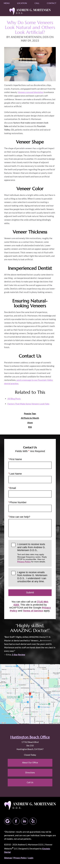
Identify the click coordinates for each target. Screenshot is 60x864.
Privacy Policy (24, 562)
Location (22, 3)
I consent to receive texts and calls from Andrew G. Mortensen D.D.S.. (32, 553)
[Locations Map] (30, 694)
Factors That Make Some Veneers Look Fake (28, 404)
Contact (51, 3)
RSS (30, 427)
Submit (30, 592)
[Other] (33, 821)
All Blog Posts (14, 398)
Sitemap (8, 857)
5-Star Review (18, 654)
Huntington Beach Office (30, 737)
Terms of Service (33, 610)
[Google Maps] (7, 821)
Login (30, 857)
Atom (30, 422)
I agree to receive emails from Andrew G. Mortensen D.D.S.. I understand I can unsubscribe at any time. (32, 577)
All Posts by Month (30, 418)
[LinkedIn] (24, 821)
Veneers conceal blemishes (30, 92)
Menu (7, 3)
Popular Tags (30, 413)
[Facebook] (16, 821)
